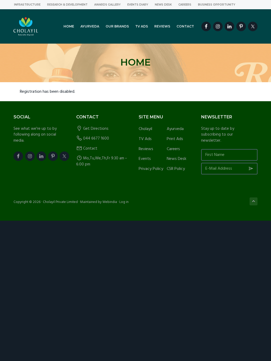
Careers (184, 4)
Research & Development (67, 4)
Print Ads (175, 139)
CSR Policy (176, 169)
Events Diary (137, 4)
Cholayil (145, 129)
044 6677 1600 (96, 138)
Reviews (146, 149)
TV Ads (145, 139)
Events (145, 159)
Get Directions (96, 129)
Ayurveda (175, 129)
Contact (90, 148)
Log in (124, 202)
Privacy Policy (151, 169)
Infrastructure (27, 4)
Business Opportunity (216, 4)
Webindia (109, 202)
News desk (163, 4)
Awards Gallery (107, 4)
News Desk (176, 159)
